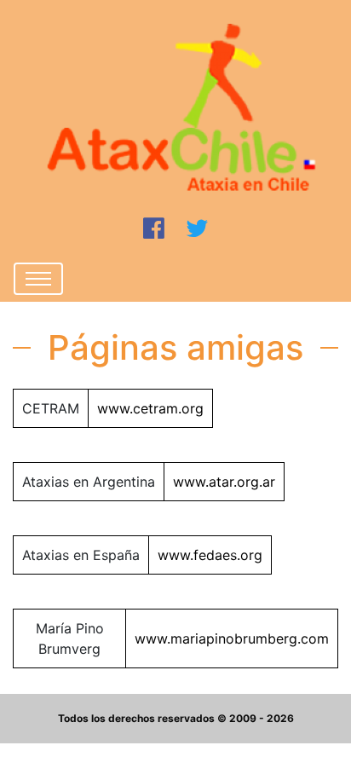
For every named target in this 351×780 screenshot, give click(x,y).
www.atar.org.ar (224, 481)
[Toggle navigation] (38, 279)
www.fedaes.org (210, 554)
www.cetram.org (150, 408)
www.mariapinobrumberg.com (232, 638)
